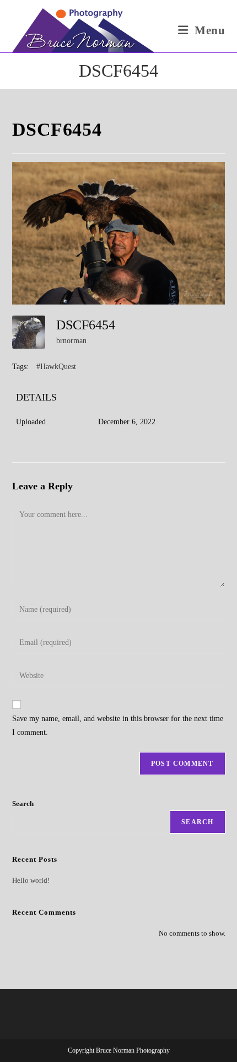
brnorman (71, 341)
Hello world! (31, 880)
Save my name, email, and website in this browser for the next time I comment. (117, 725)
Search (23, 803)
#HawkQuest (56, 366)
